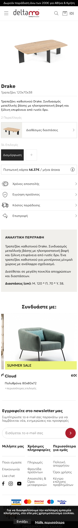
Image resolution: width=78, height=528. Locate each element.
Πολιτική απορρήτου (61, 463)
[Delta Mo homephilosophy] (26, 13)
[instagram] (11, 483)
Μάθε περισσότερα (49, 522)
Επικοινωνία (11, 469)
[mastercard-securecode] (39, 502)
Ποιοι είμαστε (12, 462)
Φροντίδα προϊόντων (35, 470)
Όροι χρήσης (62, 472)
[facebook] (3, 483)
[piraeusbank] (62, 502)
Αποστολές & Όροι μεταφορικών (37, 481)
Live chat (8, 475)
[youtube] (19, 483)
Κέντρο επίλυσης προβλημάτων (63, 481)
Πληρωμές (35, 462)
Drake (8, 86)
